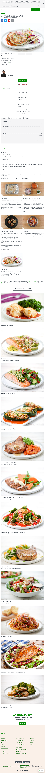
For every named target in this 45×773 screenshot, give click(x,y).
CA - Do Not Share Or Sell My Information (7, 750)
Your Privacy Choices (5, 753)
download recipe (23, 84)
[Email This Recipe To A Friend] (12, 20)
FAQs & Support (19, 740)
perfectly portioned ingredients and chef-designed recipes (14, 766)
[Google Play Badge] (26, 762)
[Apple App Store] (18, 762)
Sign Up (2, 744)
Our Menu (3, 738)
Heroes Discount (4, 748)
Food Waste (18, 751)
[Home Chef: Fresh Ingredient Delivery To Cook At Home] (3, 733)
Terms (7, 6)
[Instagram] (25, 770)
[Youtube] (27, 770)
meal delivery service (24, 765)
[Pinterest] (20, 770)
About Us (32, 738)
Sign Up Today (22, 80)
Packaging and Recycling (21, 749)
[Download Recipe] (15, 20)
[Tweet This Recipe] (5, 20)
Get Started (35, 9)
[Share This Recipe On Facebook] (2, 20)
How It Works (4, 740)
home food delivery (32, 281)
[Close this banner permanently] (43, 4)
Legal (31, 744)
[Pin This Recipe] (9, 20)
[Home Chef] (2, 10)
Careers (32, 740)
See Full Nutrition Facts (37, 140)
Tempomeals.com (22, 767)
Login (2, 742)
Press (31, 742)
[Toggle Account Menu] (42, 10)
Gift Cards (3, 746)
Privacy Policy (15, 6)
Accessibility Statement (21, 753)
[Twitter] (22, 770)
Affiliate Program (19, 742)
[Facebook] (18, 770)
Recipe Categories (20, 738)
